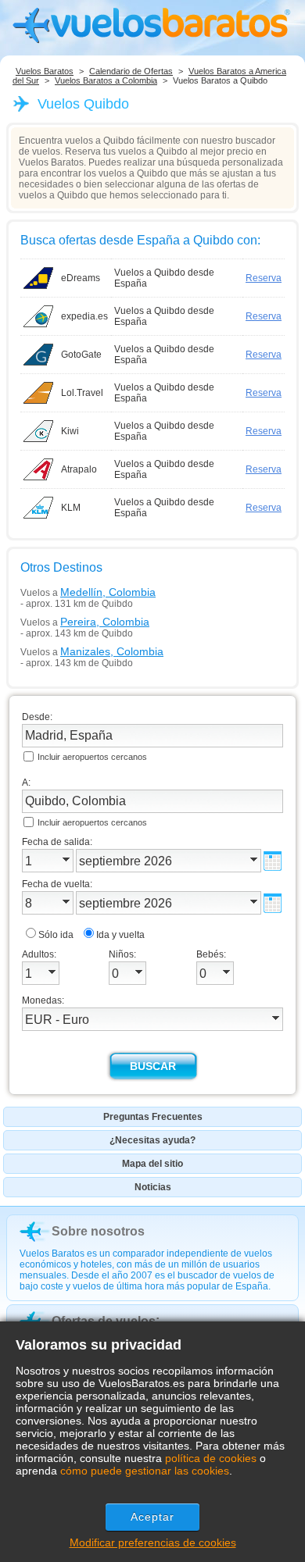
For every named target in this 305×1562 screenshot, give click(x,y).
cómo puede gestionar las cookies (144, 1470)
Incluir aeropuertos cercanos (92, 756)
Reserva (264, 278)
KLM (71, 507)
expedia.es (84, 316)
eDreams (80, 278)
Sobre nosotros (98, 1231)
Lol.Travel (82, 392)
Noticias (153, 1187)
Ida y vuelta (120, 934)
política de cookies (211, 1458)
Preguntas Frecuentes (153, 1116)
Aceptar (153, 1516)
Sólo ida (56, 934)
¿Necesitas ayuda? (152, 1140)
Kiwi (70, 431)
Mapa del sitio (152, 1163)
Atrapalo (79, 469)
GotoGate (81, 354)
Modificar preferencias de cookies (153, 1542)
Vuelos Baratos (45, 71)
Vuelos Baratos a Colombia (106, 80)
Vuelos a (88, 592)
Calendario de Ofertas (131, 71)
